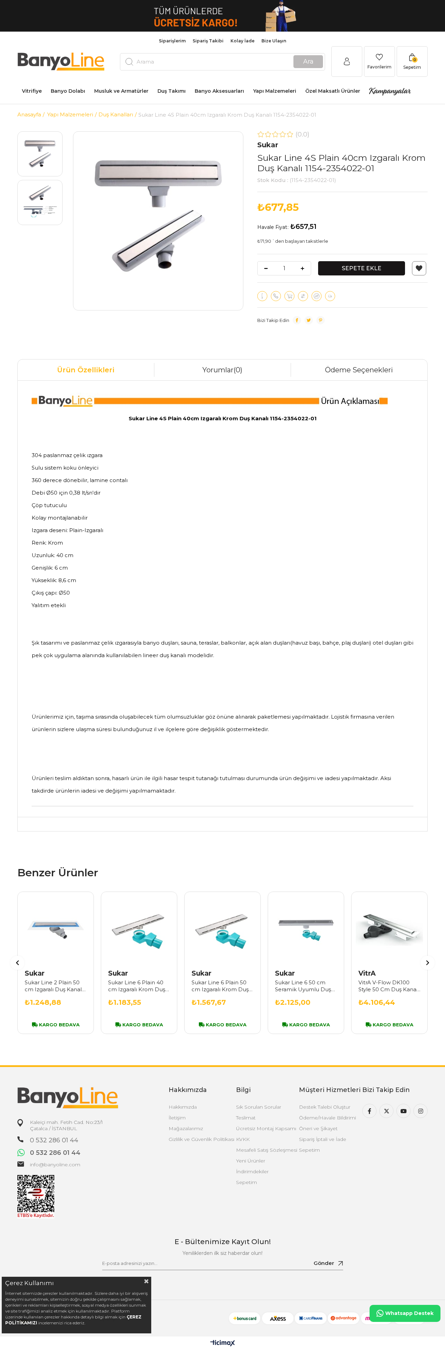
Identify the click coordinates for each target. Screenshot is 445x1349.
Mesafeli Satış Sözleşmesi (266, 1150)
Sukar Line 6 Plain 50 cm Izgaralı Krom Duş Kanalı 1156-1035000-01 (222, 986)
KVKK (243, 1139)
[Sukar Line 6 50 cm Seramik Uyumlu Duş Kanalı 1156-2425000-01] (306, 929)
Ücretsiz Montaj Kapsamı (266, 1128)
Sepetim (246, 1182)
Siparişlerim (172, 40)
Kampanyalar (389, 91)
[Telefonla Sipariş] (276, 296)
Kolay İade (242, 40)
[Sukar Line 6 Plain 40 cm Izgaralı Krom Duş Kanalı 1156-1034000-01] (139, 929)
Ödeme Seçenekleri (359, 370)
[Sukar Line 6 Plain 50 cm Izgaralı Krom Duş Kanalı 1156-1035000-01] (222, 929)
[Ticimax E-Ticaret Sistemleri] (222, 1343)
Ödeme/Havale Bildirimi (327, 1118)
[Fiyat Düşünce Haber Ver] (317, 296)
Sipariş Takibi (208, 40)
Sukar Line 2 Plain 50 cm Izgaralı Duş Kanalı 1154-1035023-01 (54, 986)
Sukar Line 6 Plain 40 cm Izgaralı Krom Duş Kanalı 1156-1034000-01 (138, 986)
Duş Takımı (171, 91)
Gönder (324, 1263)
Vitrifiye (32, 91)
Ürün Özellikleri (85, 370)
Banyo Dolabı (68, 91)
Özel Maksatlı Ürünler (332, 91)
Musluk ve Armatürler (121, 91)
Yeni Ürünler (250, 1161)
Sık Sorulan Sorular (258, 1107)
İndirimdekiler (252, 1171)
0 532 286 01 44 (54, 1140)
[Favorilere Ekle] (419, 268)
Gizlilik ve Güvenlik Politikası (201, 1139)
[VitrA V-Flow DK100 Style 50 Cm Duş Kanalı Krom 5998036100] (389, 929)
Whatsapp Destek (409, 1313)
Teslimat (246, 1118)
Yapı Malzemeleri (274, 91)
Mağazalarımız (186, 1128)
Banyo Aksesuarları (219, 91)
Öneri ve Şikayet (318, 1128)
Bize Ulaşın (273, 40)
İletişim (177, 1118)
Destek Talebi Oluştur (324, 1107)
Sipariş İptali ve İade (322, 1139)
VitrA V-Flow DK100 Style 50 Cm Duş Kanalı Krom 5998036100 (388, 986)
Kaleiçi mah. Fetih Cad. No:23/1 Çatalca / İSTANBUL (66, 1125)
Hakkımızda (183, 1107)
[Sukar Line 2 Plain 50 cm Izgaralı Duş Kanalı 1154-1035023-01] (55, 929)
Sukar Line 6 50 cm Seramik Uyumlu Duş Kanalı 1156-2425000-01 (305, 986)
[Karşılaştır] (303, 296)
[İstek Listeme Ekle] (289, 296)
